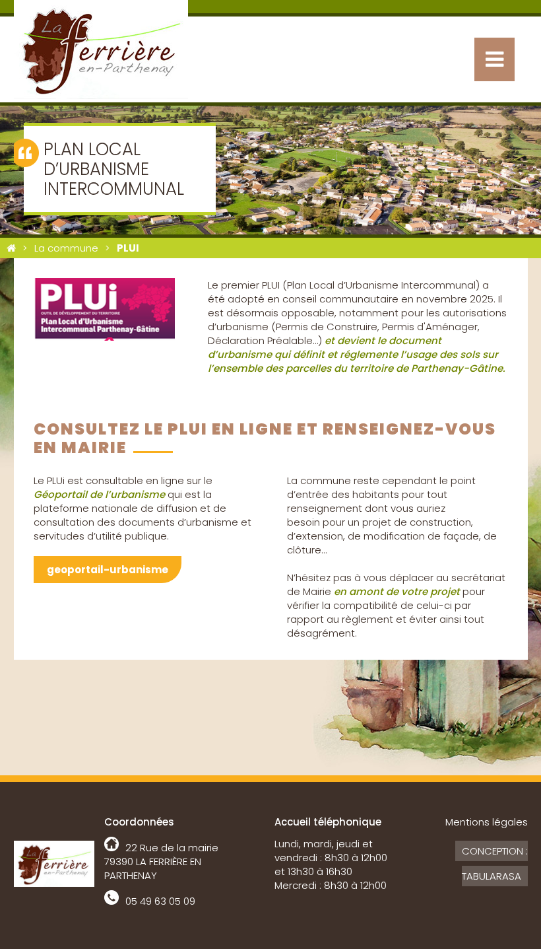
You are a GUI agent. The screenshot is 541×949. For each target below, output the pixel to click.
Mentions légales (486, 822)
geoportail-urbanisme (107, 570)
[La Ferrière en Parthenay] (11, 248)
